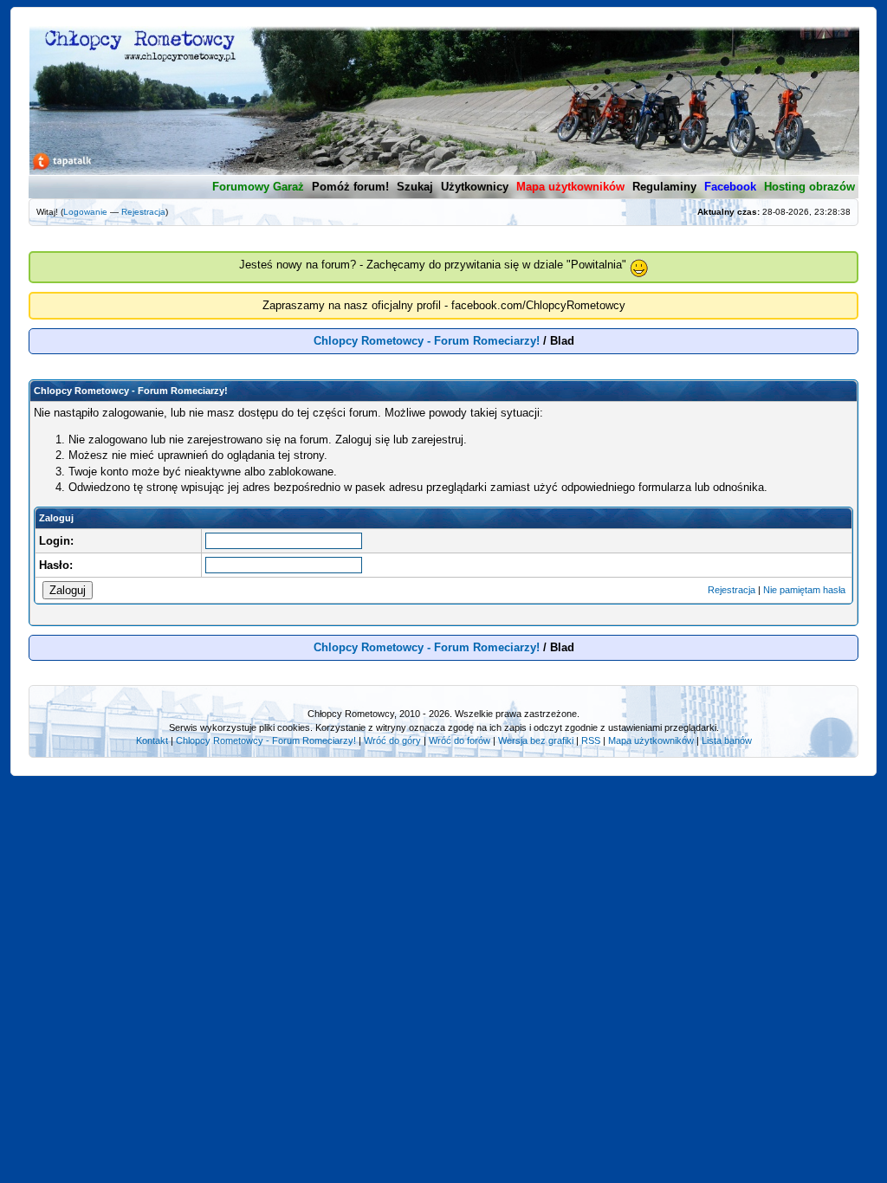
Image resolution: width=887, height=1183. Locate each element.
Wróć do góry (392, 740)
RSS (590, 740)
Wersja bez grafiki (535, 740)
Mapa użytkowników (651, 740)
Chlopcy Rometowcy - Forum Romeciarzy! (427, 340)
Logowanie (85, 212)
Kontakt (152, 740)
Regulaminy (664, 186)
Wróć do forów (459, 740)
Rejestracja (143, 212)
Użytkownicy (474, 186)
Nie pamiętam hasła (804, 590)
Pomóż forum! (350, 186)
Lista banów (727, 740)
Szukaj (415, 186)
